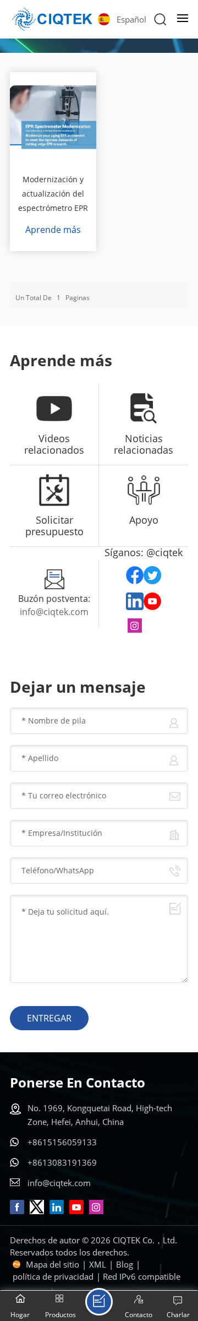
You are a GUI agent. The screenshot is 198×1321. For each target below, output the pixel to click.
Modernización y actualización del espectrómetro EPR (53, 193)
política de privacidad (53, 1276)
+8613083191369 (62, 1162)
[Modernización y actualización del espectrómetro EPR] (53, 115)
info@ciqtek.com (54, 612)
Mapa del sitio (52, 1264)
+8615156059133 (62, 1142)
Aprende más (53, 230)
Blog (124, 1264)
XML (97, 1264)
